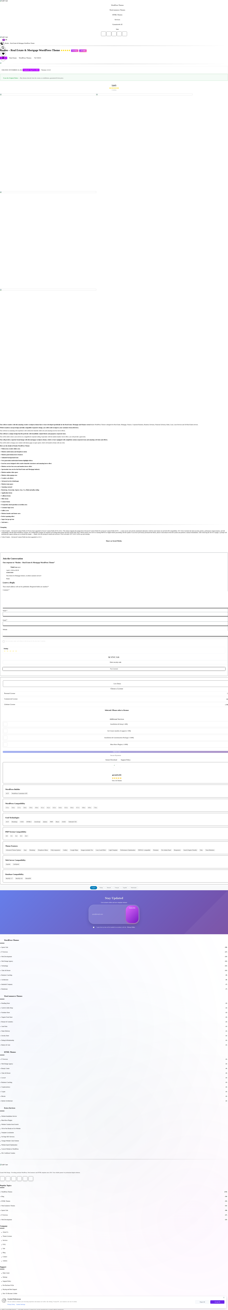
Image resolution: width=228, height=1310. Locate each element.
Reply (8, 578)
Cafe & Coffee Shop (114, 1008)
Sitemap (5, 1277)
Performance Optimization (127, 850)
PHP (51, 822)
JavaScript (37, 822)
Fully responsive (55, 850)
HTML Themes (10, 1052)
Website (5, 629)
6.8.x (83, 807)
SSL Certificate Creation (8, 1153)
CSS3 (22, 822)
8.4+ (26, 836)
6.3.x (54, 807)
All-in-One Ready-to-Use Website (10, 1128)
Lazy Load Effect (101, 850)
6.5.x (66, 807)
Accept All (217, 1302)
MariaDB (28, 878)
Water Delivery (114, 1031)
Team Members (210, 850)
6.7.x (77, 807)
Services (5, 1240)
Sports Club (114, 947)
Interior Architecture (114, 1101)
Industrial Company (114, 984)
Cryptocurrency (114, 1087)
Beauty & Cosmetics (114, 1022)
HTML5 (29, 822)
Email (5, 620)
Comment (6, 590)
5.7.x (19, 807)
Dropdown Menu (43, 850)
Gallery (65, 850)
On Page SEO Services (7, 1136)
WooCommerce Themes (13, 996)
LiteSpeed (16, 864)
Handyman (114, 989)
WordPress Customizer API (19, 793)
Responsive (177, 850)
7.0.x (95, 807)
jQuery (45, 822)
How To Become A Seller (10, 1293)
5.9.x (30, 807)
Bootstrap (14, 822)
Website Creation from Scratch (10, 1124)
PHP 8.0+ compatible (144, 850)
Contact (5, 1256)
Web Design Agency (114, 961)
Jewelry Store (114, 1035)
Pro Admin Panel (166, 850)
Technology (114, 966)
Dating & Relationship (114, 1040)
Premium (155, 850)
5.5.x (7, 807)
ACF (7, 793)
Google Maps (74, 850)
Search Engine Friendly (190, 850)
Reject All (202, 1302)
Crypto (114, 1091)
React (57, 822)
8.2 (16, 836)
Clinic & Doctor (114, 970)
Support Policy (125, 760)
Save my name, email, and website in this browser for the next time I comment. (25, 641)
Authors (5, 1261)
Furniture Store (114, 1012)
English (93, 887)
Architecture (114, 979)
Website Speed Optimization (9, 1145)
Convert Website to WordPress (10, 1149)
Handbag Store (114, 1003)
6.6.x (72, 807)
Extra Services (9, 1108)
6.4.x (60, 807)
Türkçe (101, 887)
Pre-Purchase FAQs (8, 1285)
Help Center (6, 1273)
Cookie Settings (20, 1304)
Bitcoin (114, 1096)
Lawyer (114, 1077)
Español (125, 887)
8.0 (7, 836)
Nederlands (133, 887)
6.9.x (89, 807)
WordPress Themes (25, 58)
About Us (5, 1232)
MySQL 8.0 (19, 878)
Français (117, 887)
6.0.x (36, 807)
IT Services (114, 952)
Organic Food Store (114, 1017)
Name (5, 610)
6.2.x (48, 807)
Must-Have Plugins (6, 1120)
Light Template (113, 850)
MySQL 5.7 (9, 878)
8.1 (11, 836)
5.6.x (13, 807)
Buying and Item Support (10, 1289)
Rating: (6, 648)
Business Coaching (114, 975)
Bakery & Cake (114, 1045)
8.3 (21, 836)
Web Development (114, 956)
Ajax (25, 850)
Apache (8, 864)
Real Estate (13, 58)
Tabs (201, 850)
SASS (64, 822)
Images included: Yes (87, 850)
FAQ (4, 1244)
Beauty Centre (114, 1068)
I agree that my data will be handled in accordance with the (115, 927)
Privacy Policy (131, 927)
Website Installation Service (9, 1116)
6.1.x (42, 807)
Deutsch (109, 887)
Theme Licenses (7, 1236)
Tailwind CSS (73, 822)
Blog (114, 1196)
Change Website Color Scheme (10, 1141)
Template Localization (7, 1132)
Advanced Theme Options (13, 850)
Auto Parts (114, 1026)
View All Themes (117, 780)
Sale (4, 1248)
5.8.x (25, 807)
